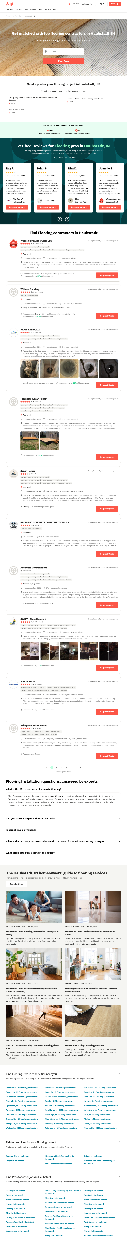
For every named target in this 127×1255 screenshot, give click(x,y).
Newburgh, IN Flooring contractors (60, 1114)
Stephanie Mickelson (15, 927)
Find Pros (63, 61)
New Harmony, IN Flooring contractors (62, 1110)
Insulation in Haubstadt (16, 1226)
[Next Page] (80, 767)
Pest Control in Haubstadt (95, 1222)
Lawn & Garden (30, 10)
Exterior (18, 10)
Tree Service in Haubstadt (17, 1199)
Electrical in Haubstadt (55, 1198)
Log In (101, 3)
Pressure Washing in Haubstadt (20, 1222)
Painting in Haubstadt (15, 1208)
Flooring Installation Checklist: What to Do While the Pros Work (91, 990)
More (40, 10)
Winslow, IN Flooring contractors (59, 1123)
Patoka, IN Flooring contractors (59, 1101)
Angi (67, 1041)
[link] (8, 200)
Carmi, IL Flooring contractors (97, 1123)
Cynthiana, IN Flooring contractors (21, 1105)
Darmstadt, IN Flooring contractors (22, 1096)
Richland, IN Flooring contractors (99, 1096)
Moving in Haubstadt (15, 1204)
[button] (29, 368)
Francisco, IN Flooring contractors (60, 1087)
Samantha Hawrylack (16, 1041)
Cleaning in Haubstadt (16, 1213)
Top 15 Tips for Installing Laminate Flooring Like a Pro (32, 1047)
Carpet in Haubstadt (15, 1160)
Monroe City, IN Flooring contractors (100, 1128)
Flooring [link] (9, 16)
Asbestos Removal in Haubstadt (59, 1223)
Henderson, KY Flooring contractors (100, 1087)
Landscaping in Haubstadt (17, 1231)
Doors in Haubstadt (14, 1195)
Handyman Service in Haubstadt (59, 1202)
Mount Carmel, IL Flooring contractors (62, 1119)
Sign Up (114, 3)
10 (75, 767)
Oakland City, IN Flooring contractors (62, 1096)
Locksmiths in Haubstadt (56, 1211)
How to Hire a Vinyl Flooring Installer (84, 1045)
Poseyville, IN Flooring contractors (21, 1123)
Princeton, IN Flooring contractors (21, 1110)
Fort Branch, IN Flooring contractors (22, 1087)
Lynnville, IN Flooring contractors (60, 1092)
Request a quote (17, 207)
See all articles (16, 884)
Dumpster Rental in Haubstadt (58, 1207)
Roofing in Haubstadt (15, 1190)
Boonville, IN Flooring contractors (60, 1105)
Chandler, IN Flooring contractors (21, 1114)
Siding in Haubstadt (54, 1235)
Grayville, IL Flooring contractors (99, 1092)
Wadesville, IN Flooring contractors (22, 1128)
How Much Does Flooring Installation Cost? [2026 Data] (32, 933)
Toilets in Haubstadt (93, 1156)
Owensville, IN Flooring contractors (22, 1119)
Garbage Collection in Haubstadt (20, 1217)
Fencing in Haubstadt (93, 1190)
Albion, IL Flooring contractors (97, 1119)
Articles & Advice (51, 10)
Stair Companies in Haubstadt (58, 1163)
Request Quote (107, 275)
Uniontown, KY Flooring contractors (100, 1110)
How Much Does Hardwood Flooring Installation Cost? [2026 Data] (31, 990)
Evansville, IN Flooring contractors (21, 1092)
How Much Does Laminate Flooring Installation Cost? (90, 933)
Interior (9, 10)
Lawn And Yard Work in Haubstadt (99, 1217)
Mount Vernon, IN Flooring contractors (101, 1105)
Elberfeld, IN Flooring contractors (21, 1101)
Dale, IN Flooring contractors (97, 1114)
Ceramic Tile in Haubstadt (17, 1156)
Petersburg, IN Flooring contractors (61, 1128)
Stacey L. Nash (71, 984)
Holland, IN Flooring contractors (98, 1101)
